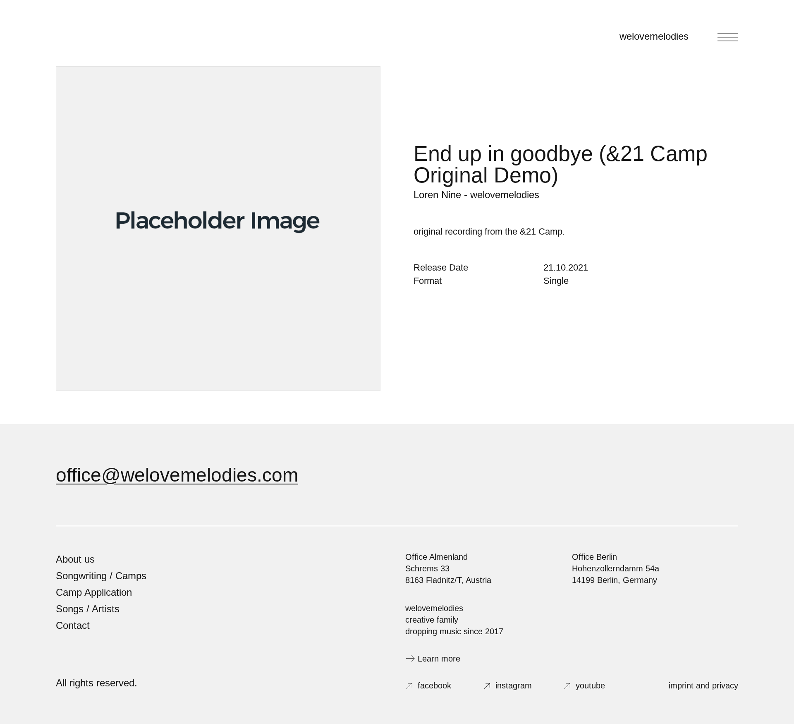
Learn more (439, 658)
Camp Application (94, 592)
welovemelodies (654, 36)
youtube (590, 685)
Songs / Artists (88, 608)
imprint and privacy (703, 685)
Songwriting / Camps (101, 575)
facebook (434, 685)
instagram (513, 685)
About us (75, 559)
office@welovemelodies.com (177, 475)
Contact (73, 625)
